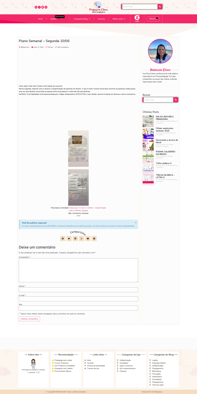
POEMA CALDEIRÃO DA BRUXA (165, 153)
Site (20, 304)
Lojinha (57, 18)
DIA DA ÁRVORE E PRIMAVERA (165, 118)
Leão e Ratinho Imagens (78, 210)
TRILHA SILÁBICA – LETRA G (165, 176)
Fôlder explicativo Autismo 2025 (164, 129)
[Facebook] (36, 7)
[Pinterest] (46, 7)
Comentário (24, 257)
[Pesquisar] (159, 6)
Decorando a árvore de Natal (167, 141)
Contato (101, 19)
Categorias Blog (81, 19)
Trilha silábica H (163, 163)
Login (137, 21)
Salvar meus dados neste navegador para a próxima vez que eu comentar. (53, 314)
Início (40, 19)
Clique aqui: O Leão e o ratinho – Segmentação (87, 208)
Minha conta (118, 19)
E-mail (22, 295)
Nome (22, 286)
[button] (62, 238)
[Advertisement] (78, 68)
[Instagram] (39, 7)
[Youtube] (42, 7)
